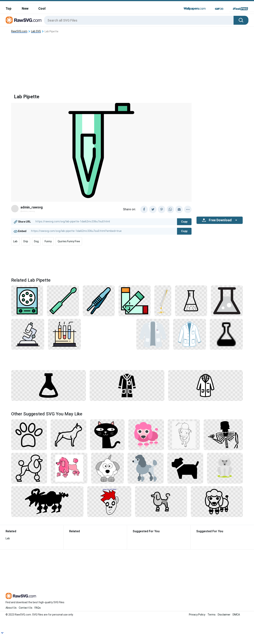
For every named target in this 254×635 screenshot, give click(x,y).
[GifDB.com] (219, 8)
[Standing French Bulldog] (68, 434)
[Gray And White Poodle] (107, 467)
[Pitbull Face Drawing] (184, 434)
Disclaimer (224, 614)
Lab (15, 241)
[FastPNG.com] (240, 8)
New (25, 8)
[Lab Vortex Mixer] (27, 300)
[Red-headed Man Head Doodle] (109, 501)
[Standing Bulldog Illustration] (185, 467)
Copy (184, 221)
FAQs (38, 607)
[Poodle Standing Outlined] (29, 467)
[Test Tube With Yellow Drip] (162, 300)
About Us (11, 607)
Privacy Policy (197, 614)
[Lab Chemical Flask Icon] (48, 385)
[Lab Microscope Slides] (134, 300)
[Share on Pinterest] (161, 209)
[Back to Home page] (23, 20)
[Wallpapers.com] (195, 8)
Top (8, 8)
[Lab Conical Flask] (191, 300)
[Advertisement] (127, 60)
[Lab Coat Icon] (189, 334)
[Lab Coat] (153, 334)
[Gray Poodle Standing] (145, 467)
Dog (36, 241)
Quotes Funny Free (69, 241)
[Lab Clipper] (99, 300)
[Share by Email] (179, 209)
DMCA (236, 614)
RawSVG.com (19, 31)
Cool (42, 8)
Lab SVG (36, 31)
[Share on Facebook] (144, 209)
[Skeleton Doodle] (223, 434)
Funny (48, 241)
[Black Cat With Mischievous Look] (107, 434)
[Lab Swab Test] (63, 300)
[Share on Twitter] (153, 209)
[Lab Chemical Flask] (226, 334)
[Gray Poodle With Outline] (161, 501)
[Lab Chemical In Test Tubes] (64, 334)
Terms (212, 614)
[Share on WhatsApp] (170, 209)
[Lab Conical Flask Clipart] (227, 300)
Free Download (220, 220)
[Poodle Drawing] (217, 501)
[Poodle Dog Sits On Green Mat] (225, 467)
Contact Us (25, 607)
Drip (25, 241)
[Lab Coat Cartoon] (205, 385)
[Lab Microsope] (27, 334)
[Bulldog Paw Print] (29, 434)
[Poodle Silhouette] (47, 501)
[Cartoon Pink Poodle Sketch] (69, 467)
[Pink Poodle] (146, 434)
